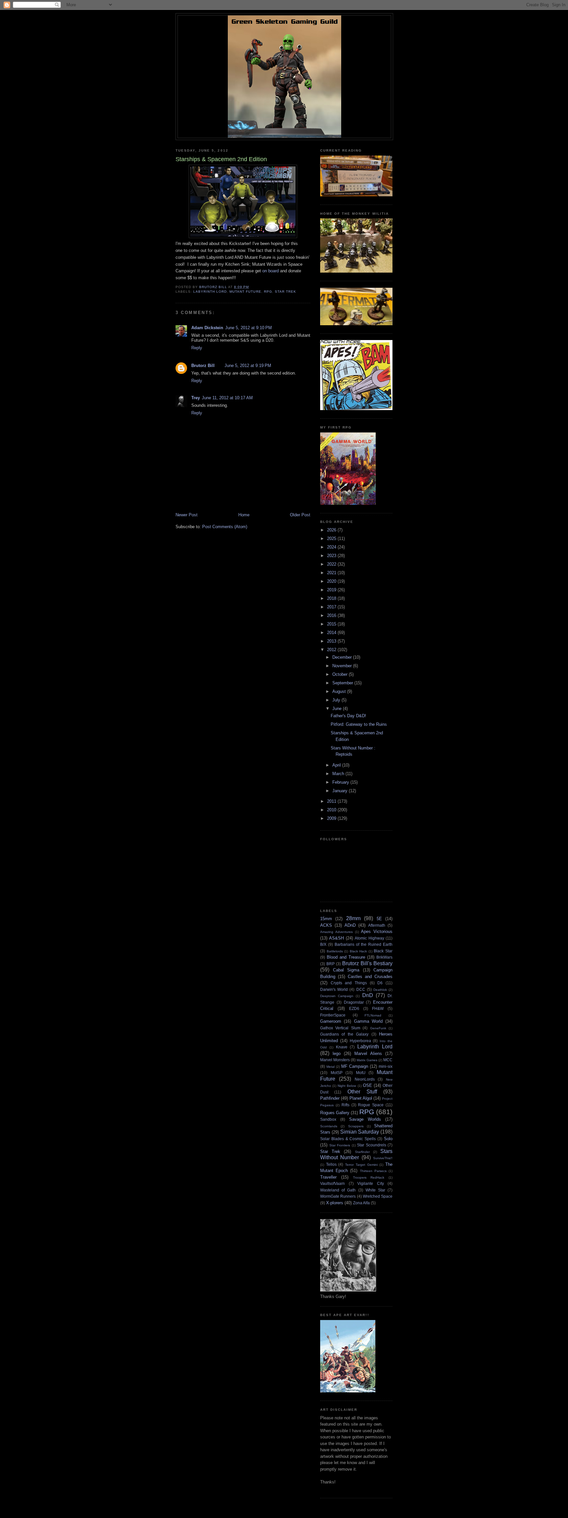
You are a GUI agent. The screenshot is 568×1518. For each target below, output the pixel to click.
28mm (353, 918)
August (339, 691)
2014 (332, 632)
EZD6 (354, 1008)
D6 (380, 983)
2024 (332, 547)
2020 (332, 581)
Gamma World (368, 1021)
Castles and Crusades (370, 976)
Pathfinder (330, 1098)
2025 (332, 538)
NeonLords (365, 1079)
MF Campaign (354, 1066)
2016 (332, 615)
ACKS (326, 925)
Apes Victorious (376, 931)
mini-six (385, 1066)
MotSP (337, 1072)
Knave (341, 1047)
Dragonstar (354, 1002)
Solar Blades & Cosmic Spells (348, 1139)
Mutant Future (245, 291)
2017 (332, 606)
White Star (375, 1190)
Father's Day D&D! (348, 715)
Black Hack (358, 951)
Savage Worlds (365, 1119)
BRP (330, 964)
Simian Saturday (359, 1132)
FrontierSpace (332, 1015)
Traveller (328, 1177)
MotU (361, 1072)
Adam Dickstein (207, 327)
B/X (323, 944)
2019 (332, 589)
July (337, 700)
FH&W (378, 1008)
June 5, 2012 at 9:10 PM (248, 327)
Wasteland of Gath (338, 1190)
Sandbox (328, 1119)
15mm (326, 918)
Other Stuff (362, 1091)
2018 (332, 598)
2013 (332, 641)
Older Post (300, 514)
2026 (332, 529)
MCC (387, 1060)
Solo (388, 1138)
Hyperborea (360, 1041)
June (337, 708)
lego (337, 1053)
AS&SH (336, 938)
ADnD (350, 925)
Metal (330, 1066)
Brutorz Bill (203, 365)
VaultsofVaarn (332, 1183)
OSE (367, 1085)
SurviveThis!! (382, 1158)
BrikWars (384, 957)
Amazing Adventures (336, 932)
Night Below (347, 1086)
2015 (332, 624)
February (341, 782)
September (343, 682)
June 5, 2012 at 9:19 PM (248, 365)
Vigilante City (370, 1183)
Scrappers (356, 1126)
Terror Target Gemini (361, 1164)
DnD (367, 995)
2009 (332, 818)
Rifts (345, 1105)
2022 (332, 564)
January (340, 790)
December (342, 657)
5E (379, 918)
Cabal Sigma (346, 969)
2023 (332, 555)
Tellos (331, 1164)
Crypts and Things (349, 983)
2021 (332, 572)
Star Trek (285, 291)
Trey (195, 397)
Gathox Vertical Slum (340, 1028)
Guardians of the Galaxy (344, 1034)
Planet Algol (360, 1098)
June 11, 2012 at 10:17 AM (227, 397)
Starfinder (362, 1152)
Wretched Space (377, 1196)
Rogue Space (371, 1105)
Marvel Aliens (368, 1053)
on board (270, 270)
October (340, 674)
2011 (332, 801)
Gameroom (330, 1021)
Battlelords (335, 951)
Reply (196, 347)
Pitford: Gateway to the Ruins (359, 724)
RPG (268, 291)
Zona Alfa (361, 1203)
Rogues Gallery (334, 1112)
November (342, 665)
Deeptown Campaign (336, 996)
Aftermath (376, 925)
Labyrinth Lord (210, 291)
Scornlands (328, 1126)
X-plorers (334, 1202)
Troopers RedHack (369, 1177)
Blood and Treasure (346, 957)
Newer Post (187, 514)
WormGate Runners (338, 1196)
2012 (332, 649)
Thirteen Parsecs (373, 1171)
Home (243, 514)
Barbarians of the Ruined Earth (363, 944)
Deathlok (380, 990)
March (338, 773)
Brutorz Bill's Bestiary (367, 963)
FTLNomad (373, 1015)
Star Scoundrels (371, 1145)
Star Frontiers (339, 1145)
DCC (360, 989)
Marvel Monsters (335, 1060)
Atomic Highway (369, 938)
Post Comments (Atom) (224, 526)
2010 (332, 809)
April (337, 765)
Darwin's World (334, 989)
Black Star (383, 951)
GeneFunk (378, 1028)
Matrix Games (367, 1060)
